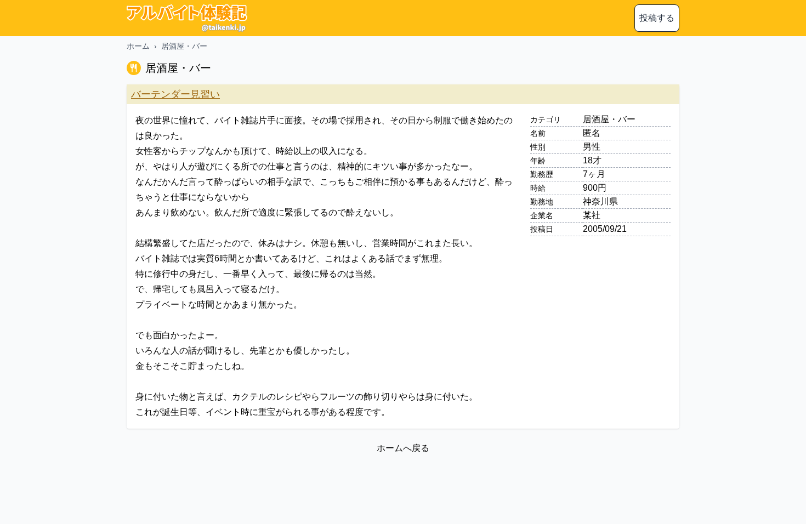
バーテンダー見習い (175, 94)
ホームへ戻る (403, 448)
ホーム (138, 46)
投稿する (656, 17)
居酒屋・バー (184, 46)
